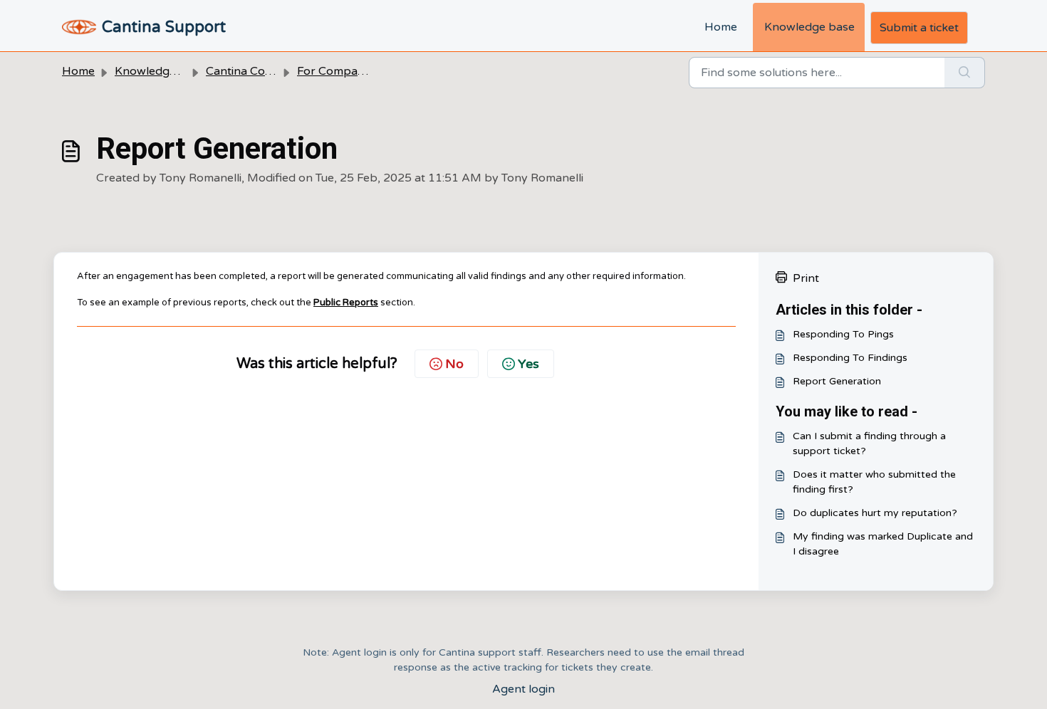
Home (720, 27)
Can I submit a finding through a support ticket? (869, 443)
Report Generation (837, 381)
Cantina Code (242, 71)
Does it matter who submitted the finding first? (874, 481)
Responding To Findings (850, 358)
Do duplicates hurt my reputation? (875, 513)
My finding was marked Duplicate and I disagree (883, 543)
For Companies (338, 71)
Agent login (523, 689)
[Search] (964, 72)
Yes (528, 364)
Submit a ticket (919, 28)
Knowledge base (809, 27)
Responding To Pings (843, 334)
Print (806, 278)
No (454, 364)
